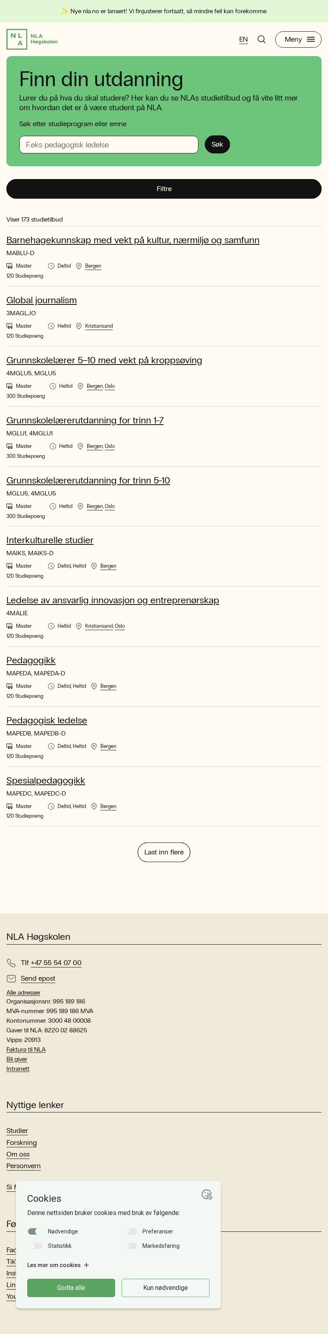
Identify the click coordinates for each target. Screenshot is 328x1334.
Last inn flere (164, 852)
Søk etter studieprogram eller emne (72, 123)
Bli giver (16, 1059)
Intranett (18, 1068)
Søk (217, 144)
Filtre (164, 188)
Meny (293, 39)
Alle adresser (23, 992)
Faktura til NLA (26, 1049)
